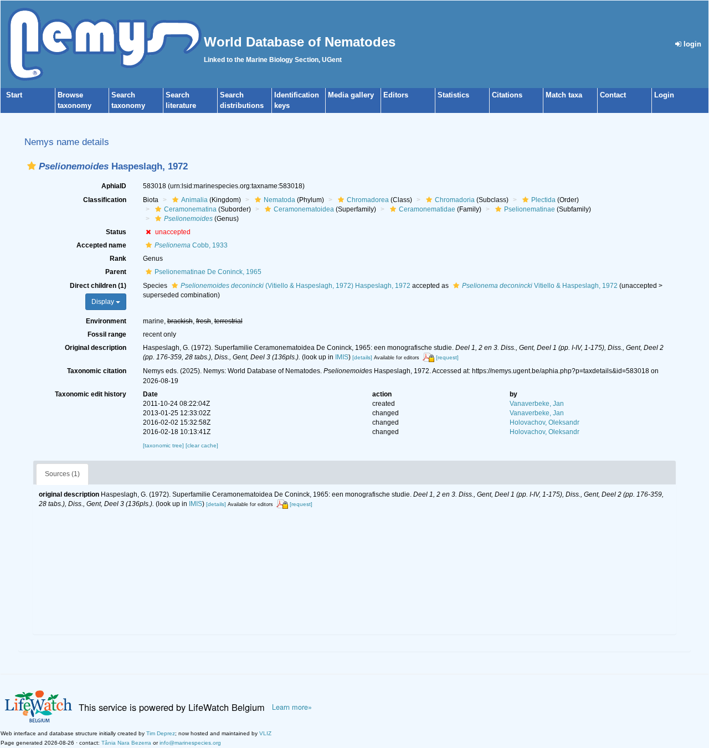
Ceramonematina (190, 209)
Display (103, 302)
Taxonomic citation (96, 371)
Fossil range (107, 334)
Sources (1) (62, 474)
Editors (395, 95)
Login (664, 95)
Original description (95, 348)
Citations (507, 95)
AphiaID (113, 186)
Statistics (453, 95)
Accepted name (101, 245)
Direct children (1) (98, 286)
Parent (115, 272)
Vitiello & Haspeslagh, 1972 (540, 286)
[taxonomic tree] (164, 445)
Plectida (543, 200)
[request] (447, 357)
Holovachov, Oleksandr (544, 422)
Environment (106, 321)
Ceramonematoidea (304, 209)
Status (116, 232)
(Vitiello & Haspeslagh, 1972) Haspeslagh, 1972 (295, 286)
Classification (104, 200)
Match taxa (564, 95)
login (691, 44)
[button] (31, 166)
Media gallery (351, 95)
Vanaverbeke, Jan (537, 403)
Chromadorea (368, 200)
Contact (613, 95)
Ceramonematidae (427, 209)
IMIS (341, 357)
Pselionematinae (529, 209)
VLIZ (265, 733)
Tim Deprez (160, 733)
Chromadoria (455, 200)
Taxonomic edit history (90, 394)
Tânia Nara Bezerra (126, 743)
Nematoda (279, 200)
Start (14, 95)
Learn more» (292, 707)
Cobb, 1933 (191, 245)
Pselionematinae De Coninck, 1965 (208, 272)
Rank (118, 258)
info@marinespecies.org (190, 743)
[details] (362, 357)
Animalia (194, 200)
